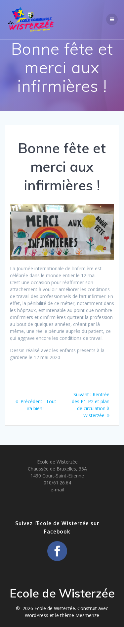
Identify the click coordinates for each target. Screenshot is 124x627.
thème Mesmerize (79, 615)
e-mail (57, 489)
